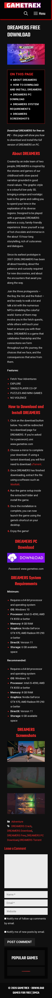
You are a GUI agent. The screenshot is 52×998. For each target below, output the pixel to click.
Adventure (17, 821)
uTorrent (36, 464)
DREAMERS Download (19, 830)
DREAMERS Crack (21, 826)
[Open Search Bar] (26, 14)
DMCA (36, 993)
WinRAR (14, 484)
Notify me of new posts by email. (26, 931)
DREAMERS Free (16, 835)
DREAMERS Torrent (30, 839)
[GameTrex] (22, 5)
